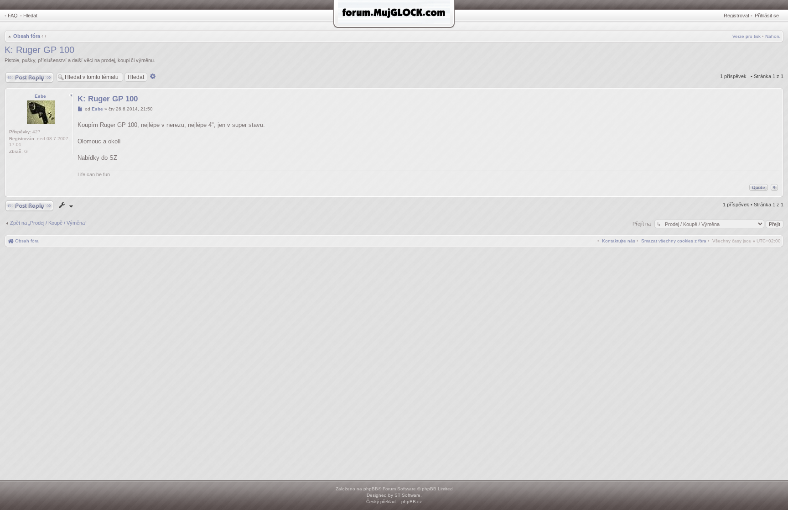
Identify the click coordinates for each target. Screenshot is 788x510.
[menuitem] (673, 240)
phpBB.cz (411, 501)
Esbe (40, 96)
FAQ (13, 15)
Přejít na (642, 223)
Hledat (30, 15)
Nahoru (773, 36)
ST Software (407, 495)
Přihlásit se (767, 15)
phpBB (370, 488)
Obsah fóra (26, 36)
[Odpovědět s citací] (758, 187)
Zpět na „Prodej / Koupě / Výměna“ (48, 223)
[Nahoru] (774, 187)
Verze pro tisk (746, 36)
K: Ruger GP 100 (39, 50)
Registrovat (736, 15)
